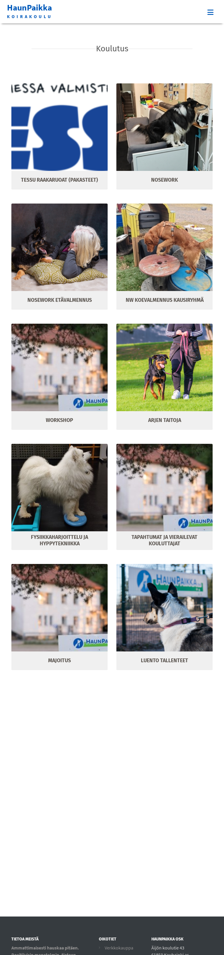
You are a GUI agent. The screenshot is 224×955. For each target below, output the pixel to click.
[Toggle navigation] (210, 12)
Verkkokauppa (119, 948)
